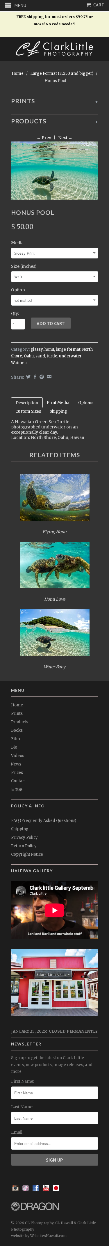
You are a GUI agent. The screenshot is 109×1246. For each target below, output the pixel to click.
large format (68, 349)
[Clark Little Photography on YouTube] (46, 1190)
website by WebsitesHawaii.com (39, 1235)
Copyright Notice (27, 854)
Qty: (15, 313)
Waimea (19, 362)
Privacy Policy (24, 837)
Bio (14, 747)
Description (27, 402)
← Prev (44, 137)
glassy (37, 349)
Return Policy (24, 845)
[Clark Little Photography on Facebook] (36, 1190)
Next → (65, 137)
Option (18, 290)
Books (17, 730)
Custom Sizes (28, 411)
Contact (18, 781)
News (16, 764)
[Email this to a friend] (48, 377)
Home (17, 705)
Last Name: (22, 1106)
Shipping (58, 411)
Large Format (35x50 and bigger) (61, 73)
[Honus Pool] (54, 170)
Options (85, 402)
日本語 (16, 789)
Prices (17, 772)
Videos (17, 755)
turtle (52, 356)
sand (40, 356)
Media (17, 242)
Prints (17, 713)
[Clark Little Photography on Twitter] (25, 1190)
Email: (17, 1132)
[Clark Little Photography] (54, 48)
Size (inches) (24, 266)
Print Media (58, 402)
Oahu (29, 356)
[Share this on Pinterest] (41, 377)
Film (15, 738)
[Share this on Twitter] (28, 377)
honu (49, 349)
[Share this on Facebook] (34, 377)
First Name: (22, 1081)
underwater (70, 356)
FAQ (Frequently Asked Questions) (43, 820)
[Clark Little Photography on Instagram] (15, 1190)
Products (19, 721)
